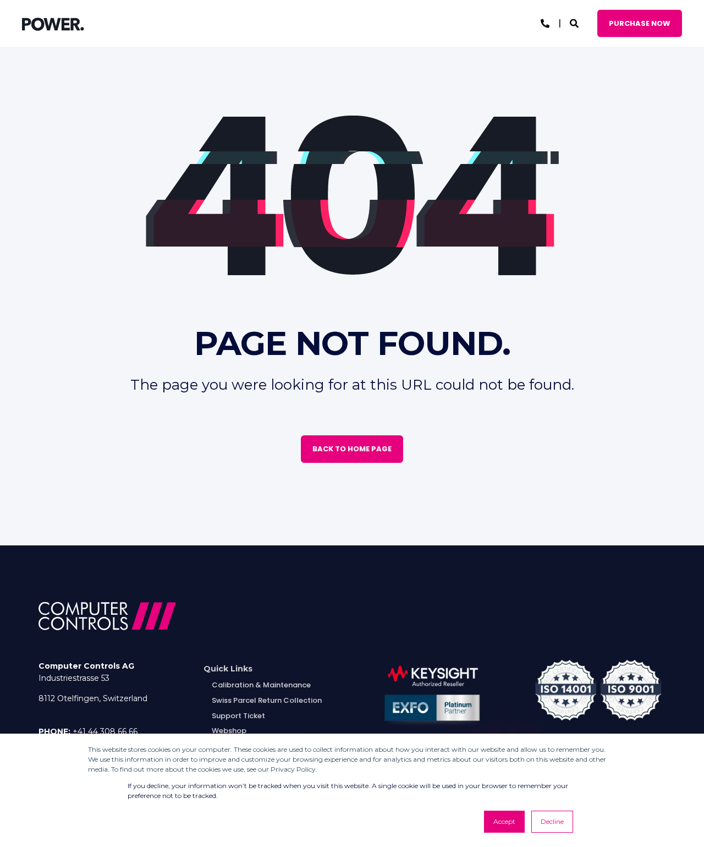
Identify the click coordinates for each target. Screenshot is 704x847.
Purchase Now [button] (639, 23)
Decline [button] (552, 821)
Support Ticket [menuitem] (238, 716)
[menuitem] (228, 669)
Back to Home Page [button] (352, 449)
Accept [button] (504, 821)
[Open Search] (575, 23)
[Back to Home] (53, 24)
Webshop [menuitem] (229, 730)
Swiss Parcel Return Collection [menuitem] (267, 700)
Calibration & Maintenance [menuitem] (261, 685)
